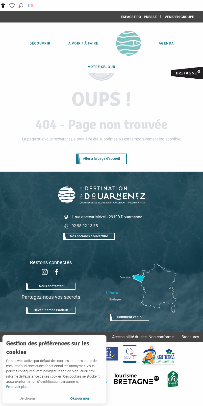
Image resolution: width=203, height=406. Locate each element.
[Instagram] (44, 273)
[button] (21, 5)
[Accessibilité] (3, 5)
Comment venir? (130, 317)
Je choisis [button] (28, 398)
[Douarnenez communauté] (158, 354)
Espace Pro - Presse (139, 17)
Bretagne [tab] (115, 299)
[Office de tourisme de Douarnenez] (101, 202)
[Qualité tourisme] (129, 354)
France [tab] (113, 292)
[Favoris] (13, 5)
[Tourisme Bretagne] (137, 378)
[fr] (30, 5)
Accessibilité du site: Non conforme (143, 337)
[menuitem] (40, 43)
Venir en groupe (179, 17)
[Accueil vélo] (172, 378)
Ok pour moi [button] (79, 398)
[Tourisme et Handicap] (108, 354)
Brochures (190, 337)
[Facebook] (56, 273)
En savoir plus (16, 387)
